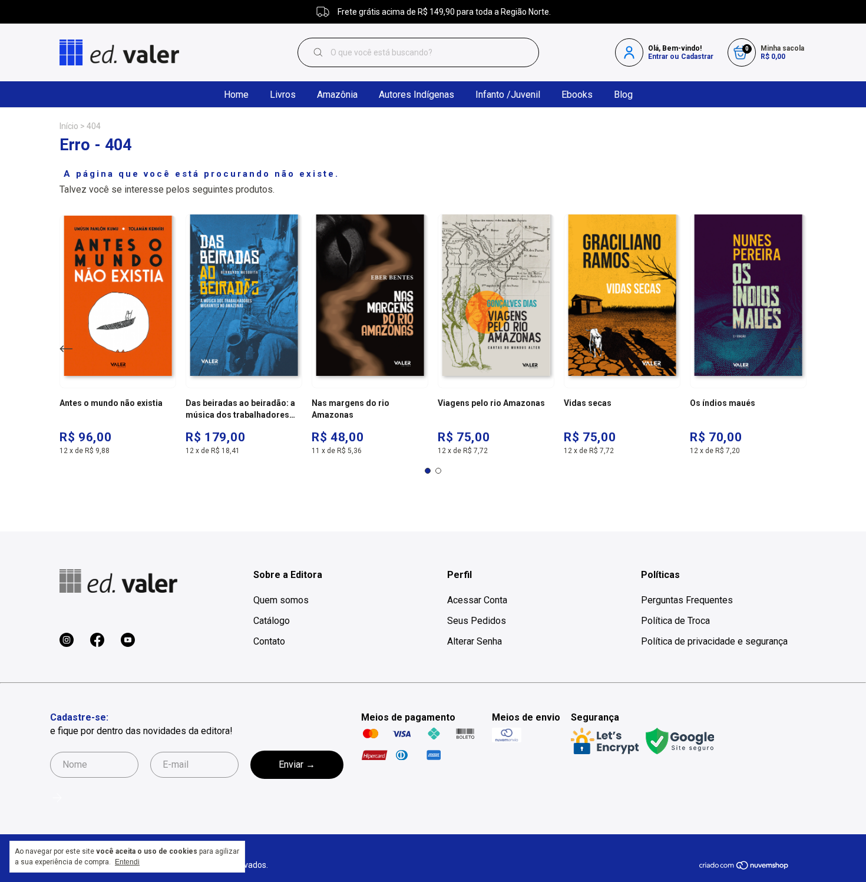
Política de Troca (675, 620)
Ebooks (577, 94)
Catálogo (271, 620)
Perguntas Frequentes (687, 600)
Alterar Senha (474, 641)
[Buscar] (321, 52)
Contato (269, 641)
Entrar (658, 56)
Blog (623, 94)
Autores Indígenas (416, 94)
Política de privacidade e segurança (714, 641)
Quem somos (281, 600)
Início (69, 126)
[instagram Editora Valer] (67, 640)
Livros (283, 94)
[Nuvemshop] (744, 867)
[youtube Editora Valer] (128, 640)
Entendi (127, 862)
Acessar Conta (477, 600)
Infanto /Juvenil (507, 94)
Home (236, 94)
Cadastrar (697, 56)
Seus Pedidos (476, 620)
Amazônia (337, 94)
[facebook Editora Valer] (97, 640)
